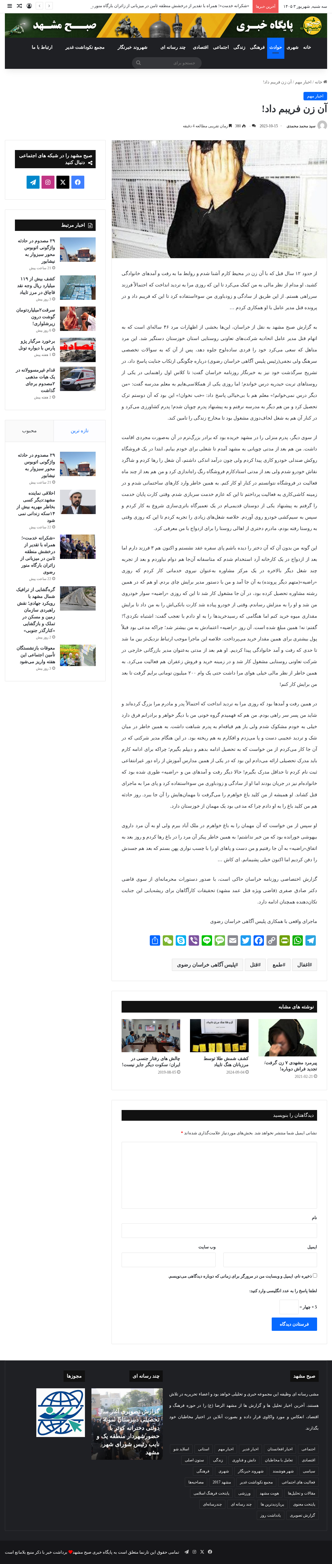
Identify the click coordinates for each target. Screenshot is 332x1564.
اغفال (303, 964)
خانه (307, 47)
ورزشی (244, 1493)
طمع (278, 964)
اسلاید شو (181, 1449)
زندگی (239, 47)
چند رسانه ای (173, 47)
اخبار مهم (303, 82)
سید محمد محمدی (301, 126)
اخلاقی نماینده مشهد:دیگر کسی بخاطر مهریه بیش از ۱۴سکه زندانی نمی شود (36, 507)
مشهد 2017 (222, 1482)
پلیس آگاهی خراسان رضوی (206, 964)
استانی (203, 1449)
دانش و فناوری (244, 1460)
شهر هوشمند (283, 1471)
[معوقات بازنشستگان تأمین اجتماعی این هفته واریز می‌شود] (78, 655)
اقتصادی (200, 47)
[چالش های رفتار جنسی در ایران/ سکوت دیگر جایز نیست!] (151, 1035)
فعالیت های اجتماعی (298, 1482)
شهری (293, 47)
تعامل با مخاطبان (279, 1460)
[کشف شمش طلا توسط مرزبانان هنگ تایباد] (219, 1035)
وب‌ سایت (207, 1246)
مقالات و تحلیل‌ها (301, 1493)
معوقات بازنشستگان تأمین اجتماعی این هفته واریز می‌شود (36, 655)
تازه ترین (80, 430)
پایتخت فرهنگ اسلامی (211, 1493)
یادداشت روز (270, 1515)
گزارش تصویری (302, 1515)
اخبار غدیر (250, 1449)
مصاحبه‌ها (196, 1482)
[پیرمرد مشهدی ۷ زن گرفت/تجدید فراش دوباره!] (287, 1037)
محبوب (29, 430)
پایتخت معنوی (304, 1504)
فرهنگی (257, 47)
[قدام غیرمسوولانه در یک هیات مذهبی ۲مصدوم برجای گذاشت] (78, 379)
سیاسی (309, 1471)
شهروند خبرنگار (251, 1471)
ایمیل (312, 1246)
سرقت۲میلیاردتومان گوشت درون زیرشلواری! (35, 317)
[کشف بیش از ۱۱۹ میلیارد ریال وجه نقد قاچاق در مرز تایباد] (78, 287)
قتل (254, 964)
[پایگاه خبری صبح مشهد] (166, 25)
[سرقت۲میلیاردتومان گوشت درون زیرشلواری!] (78, 319)
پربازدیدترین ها (272, 1504)
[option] (127, 1424)
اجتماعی (221, 47)
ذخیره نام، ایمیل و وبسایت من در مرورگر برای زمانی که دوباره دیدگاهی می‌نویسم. (240, 1276)
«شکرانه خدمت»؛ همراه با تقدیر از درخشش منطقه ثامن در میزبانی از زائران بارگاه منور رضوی (165, 5)
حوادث (275, 47)
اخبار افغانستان (279, 1449)
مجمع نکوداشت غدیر (85, 47)
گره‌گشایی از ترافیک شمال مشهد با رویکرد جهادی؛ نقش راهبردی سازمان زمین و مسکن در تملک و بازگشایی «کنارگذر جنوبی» (35, 610)
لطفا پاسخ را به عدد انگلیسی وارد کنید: (283, 1290)
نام (314, 1217)
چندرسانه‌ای (212, 1504)
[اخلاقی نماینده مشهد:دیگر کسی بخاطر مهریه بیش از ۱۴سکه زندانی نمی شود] (78, 502)
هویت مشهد (269, 1493)
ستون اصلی (194, 1460)
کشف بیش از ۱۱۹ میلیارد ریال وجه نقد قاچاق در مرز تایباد (36, 285)
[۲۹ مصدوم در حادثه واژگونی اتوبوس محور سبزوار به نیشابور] (78, 249)
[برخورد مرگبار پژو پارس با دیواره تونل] (78, 350)
